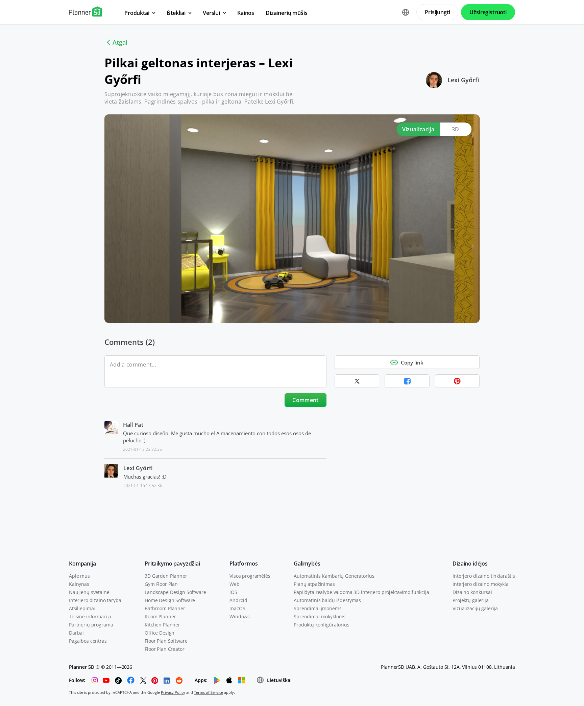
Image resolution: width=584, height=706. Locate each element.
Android (238, 600)
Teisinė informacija (90, 616)
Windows (239, 616)
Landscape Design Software (175, 592)
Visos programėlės (249, 576)
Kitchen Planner (162, 624)
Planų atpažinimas (314, 584)
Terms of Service (208, 692)
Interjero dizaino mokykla (481, 584)
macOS (237, 608)
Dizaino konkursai (472, 592)
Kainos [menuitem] (245, 13)
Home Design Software (170, 600)
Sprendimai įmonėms (317, 608)
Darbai (76, 633)
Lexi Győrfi (463, 80)
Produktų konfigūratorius (321, 624)
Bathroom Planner (165, 608)
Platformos (243, 563)
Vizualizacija (418, 129)
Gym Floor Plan (161, 584)
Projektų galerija (471, 600)
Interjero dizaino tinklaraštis (484, 576)
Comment (305, 400)
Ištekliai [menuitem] (176, 13)
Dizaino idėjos (470, 563)
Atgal (120, 42)
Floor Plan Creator (164, 649)
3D (455, 129)
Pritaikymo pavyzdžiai (172, 563)
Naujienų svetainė (89, 592)
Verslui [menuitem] (211, 13)
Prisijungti (437, 12)
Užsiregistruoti (488, 12)
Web (234, 584)
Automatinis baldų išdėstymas (327, 600)
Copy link (412, 362)
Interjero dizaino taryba (95, 600)
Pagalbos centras (88, 641)
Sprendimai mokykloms (319, 616)
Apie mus (79, 576)
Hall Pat (133, 424)
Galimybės (307, 563)
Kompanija (82, 563)
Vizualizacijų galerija (475, 608)
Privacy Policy (173, 692)
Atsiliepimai (82, 608)
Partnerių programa (91, 624)
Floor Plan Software (166, 641)
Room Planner (160, 616)
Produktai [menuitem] (136, 13)
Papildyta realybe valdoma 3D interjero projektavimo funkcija (361, 592)
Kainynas (79, 584)
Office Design (159, 633)
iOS (233, 592)
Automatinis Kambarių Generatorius (334, 576)
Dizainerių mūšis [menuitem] (286, 13)
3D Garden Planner (166, 576)
